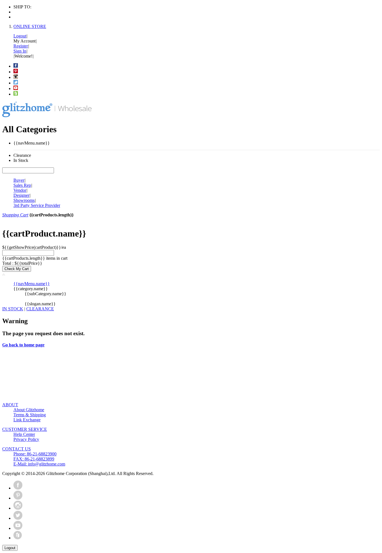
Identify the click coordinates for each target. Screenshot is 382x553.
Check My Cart (16, 269)
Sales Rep (22, 185)
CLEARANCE (40, 308)
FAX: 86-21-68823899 (33, 459)
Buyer (18, 180)
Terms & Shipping (29, 414)
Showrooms (24, 200)
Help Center (24, 434)
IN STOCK (12, 308)
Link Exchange (27, 419)
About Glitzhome (28, 409)
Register (20, 46)
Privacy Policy (26, 439)
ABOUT (10, 404)
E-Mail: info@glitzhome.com (39, 464)
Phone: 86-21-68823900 (34, 454)
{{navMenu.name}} (31, 283)
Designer (21, 195)
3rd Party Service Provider (36, 205)
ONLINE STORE (29, 26)
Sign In (19, 51)
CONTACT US (16, 448)
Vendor (19, 190)
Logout (19, 36)
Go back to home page (23, 344)
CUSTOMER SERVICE (24, 429)
